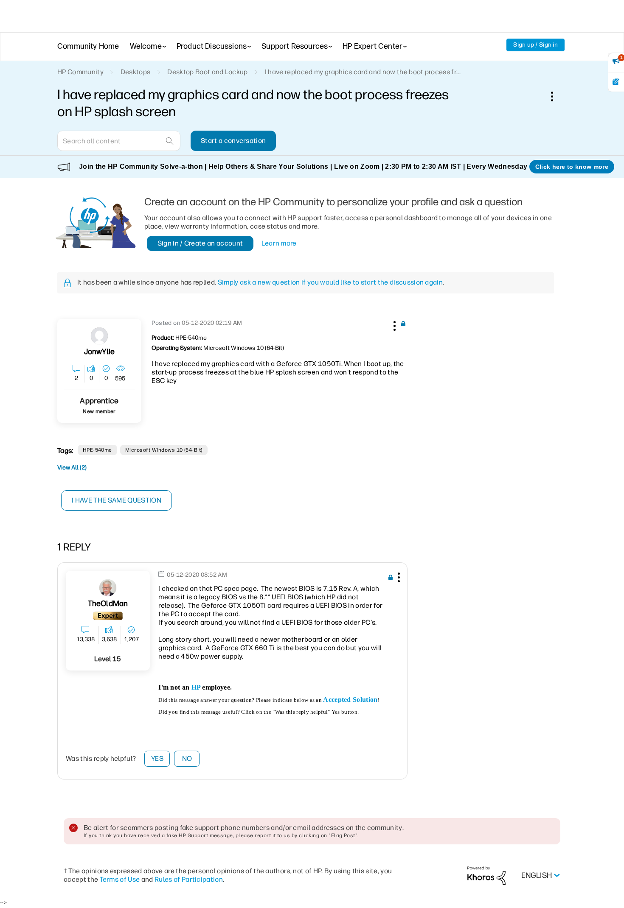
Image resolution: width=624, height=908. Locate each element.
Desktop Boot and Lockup (207, 72)
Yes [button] (157, 758)
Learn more (279, 243)
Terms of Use (120, 879)
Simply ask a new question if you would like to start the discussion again (330, 282)
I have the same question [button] (116, 500)
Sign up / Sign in (535, 44)
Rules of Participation (189, 879)
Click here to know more (571, 166)
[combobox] (118, 141)
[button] (393, 324)
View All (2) (72, 467)
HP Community (80, 72)
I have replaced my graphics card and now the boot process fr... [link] (363, 72)
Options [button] (556, 96)
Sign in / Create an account (200, 243)
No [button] (187, 758)
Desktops (136, 72)
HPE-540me (97, 450)
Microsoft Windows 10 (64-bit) (163, 450)
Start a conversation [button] (233, 141)
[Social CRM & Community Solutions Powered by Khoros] (486, 875)
